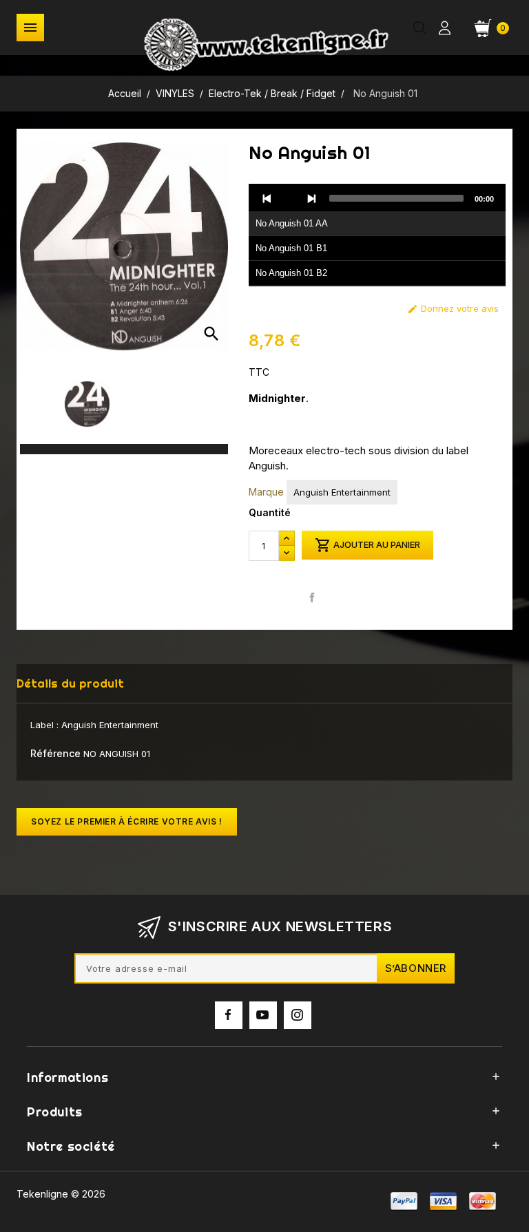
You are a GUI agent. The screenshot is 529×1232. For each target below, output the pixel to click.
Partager (311, 597)
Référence (55, 753)
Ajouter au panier (367, 545)
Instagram (297, 1015)
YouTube (263, 1015)
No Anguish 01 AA (292, 223)
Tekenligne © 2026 (61, 1194)
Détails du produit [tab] (70, 683)
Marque (266, 492)
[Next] (311, 198)
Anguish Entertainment (342, 492)
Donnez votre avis (453, 309)
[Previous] (267, 198)
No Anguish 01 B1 (291, 248)
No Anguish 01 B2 (291, 273)
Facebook (228, 1015)
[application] (377, 235)
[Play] (289, 198)
